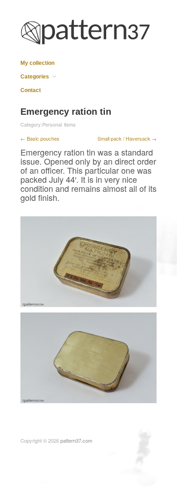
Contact (30, 90)
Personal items (59, 124)
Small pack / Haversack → (127, 138)
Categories (34, 76)
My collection (37, 63)
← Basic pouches (39, 138)
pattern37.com (76, 440)
